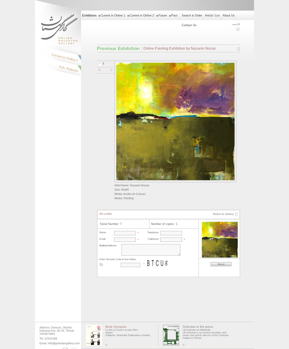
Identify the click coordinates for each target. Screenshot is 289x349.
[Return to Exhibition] (238, 49)
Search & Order (192, 15)
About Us (229, 15)
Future (162, 15)
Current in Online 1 (113, 15)
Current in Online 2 (142, 15)
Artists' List (212, 15)
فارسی (236, 23)
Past (174, 15)
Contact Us (189, 25)
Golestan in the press (198, 326)
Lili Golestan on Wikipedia (196, 329)
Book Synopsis (115, 326)
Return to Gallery (223, 214)
